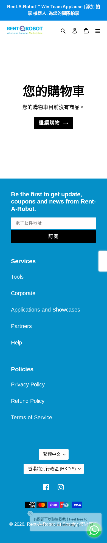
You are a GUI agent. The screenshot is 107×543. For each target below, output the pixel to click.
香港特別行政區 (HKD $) (52, 468)
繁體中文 (52, 454)
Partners (21, 326)
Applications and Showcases (45, 310)
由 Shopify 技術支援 (77, 524)
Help (16, 343)
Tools (17, 277)
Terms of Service (31, 417)
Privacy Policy (28, 384)
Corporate (23, 293)
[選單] (97, 30)
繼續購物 (49, 123)
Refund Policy (27, 401)
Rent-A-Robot (41, 524)
